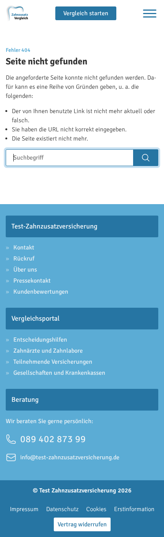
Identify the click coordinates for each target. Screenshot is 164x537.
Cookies (96, 509)
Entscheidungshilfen (40, 340)
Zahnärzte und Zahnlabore (48, 351)
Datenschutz (62, 509)
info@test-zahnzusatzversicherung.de (69, 457)
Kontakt (23, 247)
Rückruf (23, 258)
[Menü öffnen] (149, 13)
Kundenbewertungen (40, 292)
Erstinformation (134, 509)
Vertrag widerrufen (82, 524)
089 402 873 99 (53, 439)
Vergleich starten (85, 13)
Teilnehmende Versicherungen (52, 362)
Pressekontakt (32, 280)
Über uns (25, 269)
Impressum (24, 509)
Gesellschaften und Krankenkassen (59, 373)
